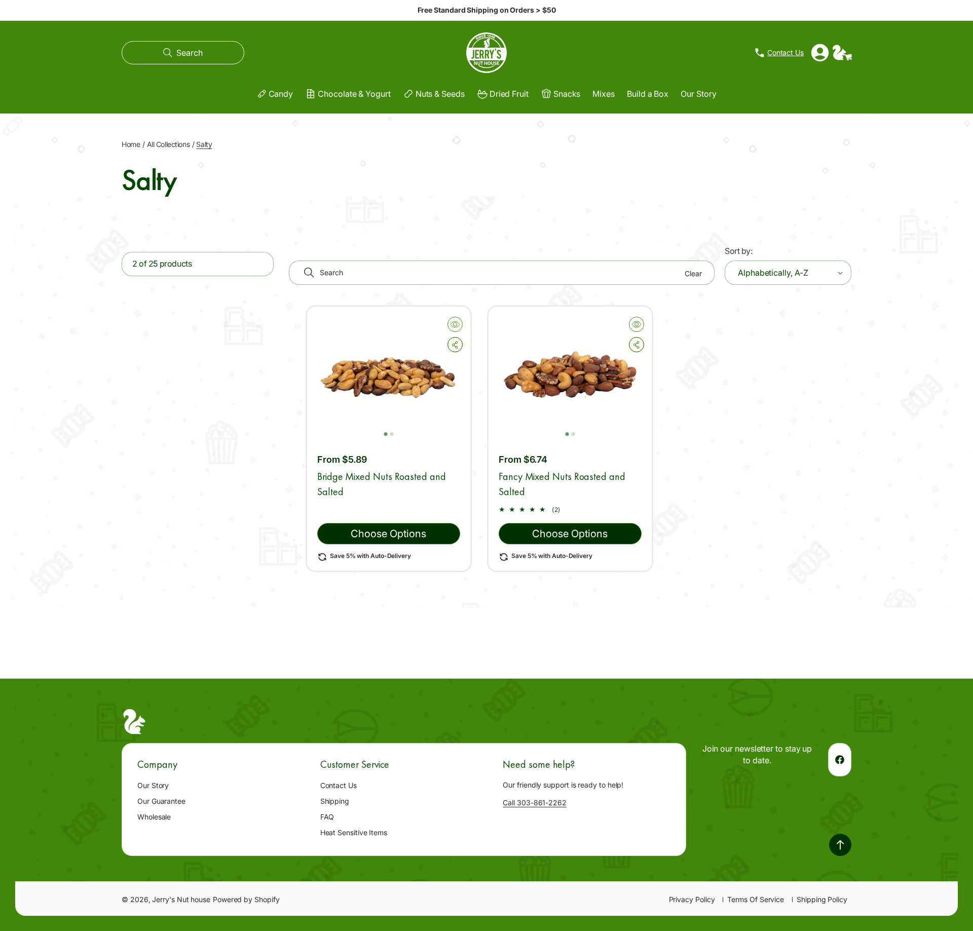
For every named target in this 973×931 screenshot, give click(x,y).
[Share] (455, 344)
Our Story (153, 785)
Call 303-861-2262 (535, 802)
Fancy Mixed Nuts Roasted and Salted (562, 484)
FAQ (327, 816)
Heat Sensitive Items (353, 832)
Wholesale (154, 816)
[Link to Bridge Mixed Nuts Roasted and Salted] (388, 374)
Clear (693, 273)
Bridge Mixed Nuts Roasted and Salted (381, 484)
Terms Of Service (755, 899)
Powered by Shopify (246, 899)
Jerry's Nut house (181, 899)
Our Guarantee (161, 801)
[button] (183, 53)
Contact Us (338, 785)
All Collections (168, 144)
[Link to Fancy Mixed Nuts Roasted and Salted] (570, 374)
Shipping (334, 801)
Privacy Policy (692, 899)
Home (131, 144)
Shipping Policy (822, 899)
